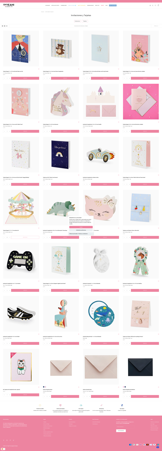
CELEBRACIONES (64, 5)
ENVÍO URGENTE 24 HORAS (81, 1)
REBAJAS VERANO (72, 5)
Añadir (28, 78)
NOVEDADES (47, 5)
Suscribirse (121, 430)
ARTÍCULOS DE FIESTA (55, 5)
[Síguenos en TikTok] (13, 440)
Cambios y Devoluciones (47, 425)
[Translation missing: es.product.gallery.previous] (4, 49)
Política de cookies (153, 425)
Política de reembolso (47, 435)
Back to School (81, 5)
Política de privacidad (73, 233)
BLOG (106, 5)
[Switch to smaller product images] (4, 26)
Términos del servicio (47, 433)
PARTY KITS (97, 5)
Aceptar (81, 227)
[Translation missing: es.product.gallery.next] (38, 49)
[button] (38, 69)
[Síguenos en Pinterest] (10, 440)
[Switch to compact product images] (6, 26)
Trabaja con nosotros (72, 425)
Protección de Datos (154, 429)
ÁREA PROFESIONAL (112, 5)
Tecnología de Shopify (14, 445)
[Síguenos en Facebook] (3, 440)
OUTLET (102, 5)
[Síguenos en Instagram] (7, 440)
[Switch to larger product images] (2, 26)
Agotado (28, 237)
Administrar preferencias (81, 230)
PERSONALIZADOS (90, 5)
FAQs (44, 429)
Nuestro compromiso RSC (48, 431)
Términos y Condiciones (83, 233)
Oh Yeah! (42, 11)
